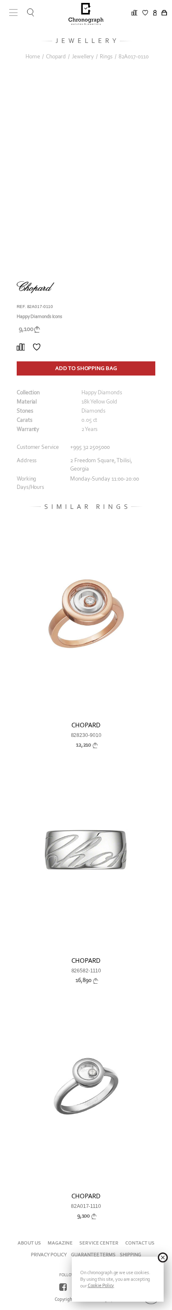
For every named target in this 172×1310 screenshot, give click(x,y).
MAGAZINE (60, 1243)
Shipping (130, 1254)
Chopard (56, 56)
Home (32, 56)
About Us (29, 1243)
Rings (106, 56)
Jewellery (83, 56)
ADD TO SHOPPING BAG (85, 368)
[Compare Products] (21, 347)
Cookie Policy (101, 1285)
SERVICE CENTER (99, 1243)
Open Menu (10, 12)
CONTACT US (139, 1243)
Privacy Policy (49, 1254)
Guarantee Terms (93, 1254)
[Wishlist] (36, 347)
